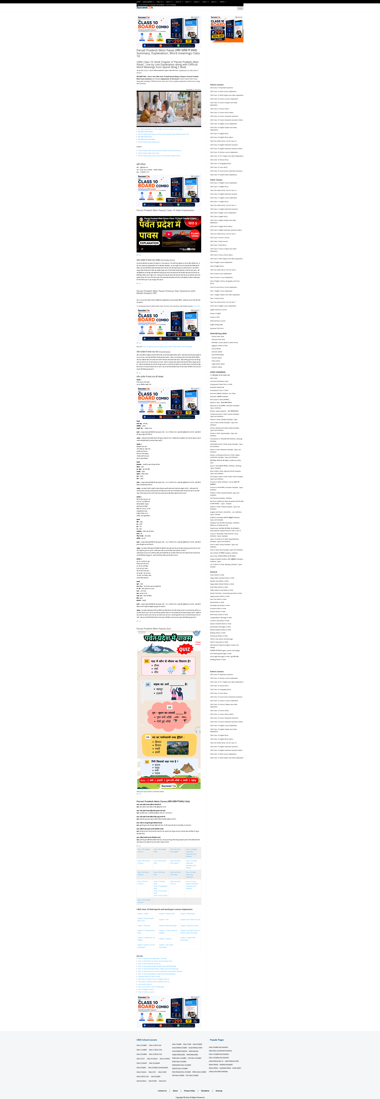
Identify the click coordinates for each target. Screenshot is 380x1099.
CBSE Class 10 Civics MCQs (219, 167)
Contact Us (162, 1091)
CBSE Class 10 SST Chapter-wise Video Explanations (226, 156)
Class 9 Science (141, 1072)
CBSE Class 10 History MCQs (219, 160)
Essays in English (215, 313)
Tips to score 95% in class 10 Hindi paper (151, 987)
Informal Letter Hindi (218, 339)
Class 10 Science (152, 1058)
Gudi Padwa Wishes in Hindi (219, 587)
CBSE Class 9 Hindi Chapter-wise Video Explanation (226, 259)
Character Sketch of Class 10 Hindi (149, 976)
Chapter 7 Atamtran (143, 926)
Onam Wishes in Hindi (217, 575)
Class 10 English (142, 1054)
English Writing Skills (216, 325)
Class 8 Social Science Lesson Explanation (223, 287)
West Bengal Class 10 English (181, 1072)
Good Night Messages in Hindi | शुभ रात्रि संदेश (224, 656)
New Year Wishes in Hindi (218, 599)
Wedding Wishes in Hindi (218, 659)
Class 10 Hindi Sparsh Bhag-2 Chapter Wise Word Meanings (157, 966)
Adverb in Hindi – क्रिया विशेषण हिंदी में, (221, 402)
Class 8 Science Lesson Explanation (221, 277)
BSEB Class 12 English (179, 1058)
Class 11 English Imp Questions (219, 1054)
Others (222, 2)
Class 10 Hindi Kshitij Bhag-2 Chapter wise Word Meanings (156, 974)
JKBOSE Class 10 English (180, 1068)
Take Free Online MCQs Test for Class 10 (223, 141)
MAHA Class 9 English (199, 1072)
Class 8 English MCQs (217, 266)
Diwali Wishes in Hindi (217, 602)
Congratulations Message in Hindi (221, 618)
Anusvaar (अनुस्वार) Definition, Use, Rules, (223, 393)
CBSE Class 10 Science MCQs (219, 109)
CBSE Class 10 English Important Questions (224, 145)
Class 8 (196, 2)
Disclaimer (205, 1091)
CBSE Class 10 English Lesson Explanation (223, 124)
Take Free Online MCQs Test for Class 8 (223, 270)
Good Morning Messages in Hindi (220, 653)
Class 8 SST (162, 1081)
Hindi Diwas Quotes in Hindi (219, 614)
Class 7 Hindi (187, 1044)
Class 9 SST (152, 1072)
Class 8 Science (141, 1081)
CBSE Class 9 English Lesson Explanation (223, 213)
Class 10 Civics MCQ (160, 895)
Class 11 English (142, 1049)
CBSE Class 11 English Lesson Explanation (223, 198)
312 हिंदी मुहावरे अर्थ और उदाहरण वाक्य (220, 375)
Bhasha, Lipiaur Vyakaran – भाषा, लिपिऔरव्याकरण (224, 411)
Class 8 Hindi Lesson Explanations (221, 274)
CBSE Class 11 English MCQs (219, 201)
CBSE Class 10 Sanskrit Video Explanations (223, 175)
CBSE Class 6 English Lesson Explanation (223, 306)
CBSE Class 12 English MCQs (219, 187)
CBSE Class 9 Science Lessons (219, 238)
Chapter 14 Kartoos (165, 939)
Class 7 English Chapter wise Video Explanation (225, 295)
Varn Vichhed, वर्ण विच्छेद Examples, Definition (224, 553)
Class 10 (178, 2)
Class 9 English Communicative (158, 1067)
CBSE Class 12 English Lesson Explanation (223, 183)
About (175, 1091)
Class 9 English (141, 1067)
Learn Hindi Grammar (145, 984)
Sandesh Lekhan (217, 367)
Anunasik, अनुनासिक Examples (219, 396)
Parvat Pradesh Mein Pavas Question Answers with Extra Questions (159, 150)
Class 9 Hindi (162, 1072)
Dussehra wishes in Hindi (218, 608)
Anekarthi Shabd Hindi (217, 387)
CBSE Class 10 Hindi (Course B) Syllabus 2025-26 (153, 982)
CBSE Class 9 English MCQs (219, 216)
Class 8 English (155, 1076)
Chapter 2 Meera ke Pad (167, 914)
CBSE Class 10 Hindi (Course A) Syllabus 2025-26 (153, 979)
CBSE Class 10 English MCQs (219, 133)
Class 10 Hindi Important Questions (191, 874)
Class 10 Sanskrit (154, 1063)
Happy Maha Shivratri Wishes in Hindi (222, 584)
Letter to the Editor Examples (218, 1071)
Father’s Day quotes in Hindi (219, 642)
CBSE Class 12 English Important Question (223, 194)
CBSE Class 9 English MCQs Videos (221, 226)
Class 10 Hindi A (165, 1058)
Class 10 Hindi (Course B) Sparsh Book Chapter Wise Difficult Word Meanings (167, 347)
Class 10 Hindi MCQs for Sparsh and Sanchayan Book (155, 961)
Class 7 (205, 2)
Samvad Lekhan (217, 358)
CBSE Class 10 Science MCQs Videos (222, 112)
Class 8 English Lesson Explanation (221, 262)
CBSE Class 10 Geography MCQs (220, 163)
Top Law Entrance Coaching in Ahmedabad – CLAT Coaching (156, 5)
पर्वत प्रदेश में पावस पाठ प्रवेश (145, 132)
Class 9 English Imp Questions (218, 1047)
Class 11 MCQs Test (155, 1049)
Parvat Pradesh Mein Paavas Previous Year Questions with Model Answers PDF (163, 134)
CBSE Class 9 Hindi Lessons (219, 241)
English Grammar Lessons (218, 310)
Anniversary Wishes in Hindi (219, 636)
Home (139, 2)
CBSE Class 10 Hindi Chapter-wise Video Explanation (226, 95)
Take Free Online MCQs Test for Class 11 (223, 205)
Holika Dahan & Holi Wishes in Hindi (221, 590)
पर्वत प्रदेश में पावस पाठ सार (145, 137)
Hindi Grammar (193, 1051)
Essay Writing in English (179, 1047)
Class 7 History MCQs (217, 298)
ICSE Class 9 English (192, 1075)
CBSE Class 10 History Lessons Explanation (224, 152)
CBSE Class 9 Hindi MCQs (218, 245)
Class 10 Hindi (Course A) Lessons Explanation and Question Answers (160, 971)
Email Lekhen (236, 1068)
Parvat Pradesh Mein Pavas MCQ (149, 153)
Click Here (197, 306)
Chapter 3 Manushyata (187, 914)
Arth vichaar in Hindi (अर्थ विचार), (220, 399)
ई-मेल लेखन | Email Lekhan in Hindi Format (225, 342)
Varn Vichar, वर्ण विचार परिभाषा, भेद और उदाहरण (223, 556)
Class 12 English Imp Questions (219, 1057)
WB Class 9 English (178, 1075)
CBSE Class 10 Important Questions (221, 88)
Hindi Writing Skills (192, 1054)
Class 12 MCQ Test (155, 1045)
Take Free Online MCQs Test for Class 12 (223, 190)
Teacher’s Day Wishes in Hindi (219, 621)
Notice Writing (213, 1068)
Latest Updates (147, 2)
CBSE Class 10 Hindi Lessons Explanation (223, 91)
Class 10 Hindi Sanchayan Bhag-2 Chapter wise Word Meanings (158, 969)
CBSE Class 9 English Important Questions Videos (226, 230)
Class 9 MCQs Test (143, 1076)
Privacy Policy (189, 1091)
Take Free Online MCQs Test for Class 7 (223, 302)
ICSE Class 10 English (194, 1058)
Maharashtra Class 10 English (181, 1065)
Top (139, 255)
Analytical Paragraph (226, 1064)
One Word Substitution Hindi (219, 381)
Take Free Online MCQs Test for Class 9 (223, 234)
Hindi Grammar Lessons (218, 321)
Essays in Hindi (214, 317)
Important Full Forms (217, 328)
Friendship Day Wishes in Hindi (220, 605)
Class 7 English (177, 1044)
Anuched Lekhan (217, 352)
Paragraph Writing (225, 1068)
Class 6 (213, 2)
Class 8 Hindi (153, 1081)
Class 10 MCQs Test (155, 1054)
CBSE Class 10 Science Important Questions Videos (226, 120)
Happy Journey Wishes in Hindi (219, 596)
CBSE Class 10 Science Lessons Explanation (224, 99)
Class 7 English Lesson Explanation (221, 291)
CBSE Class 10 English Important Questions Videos (226, 149)
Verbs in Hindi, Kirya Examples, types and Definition (226, 550)
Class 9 (187, 2)
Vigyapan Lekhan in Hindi (219, 346)
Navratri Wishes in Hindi (217, 611)
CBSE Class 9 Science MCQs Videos (221, 255)
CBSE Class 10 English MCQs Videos (221, 137)
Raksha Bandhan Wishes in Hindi (220, 630)
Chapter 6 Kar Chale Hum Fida (190, 919)
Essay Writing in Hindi (195, 1047)
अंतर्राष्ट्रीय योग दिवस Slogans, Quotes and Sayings (225, 650)
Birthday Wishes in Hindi (217, 633)
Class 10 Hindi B (142, 1063)
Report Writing (213, 1064)
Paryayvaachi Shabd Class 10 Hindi (221, 384)
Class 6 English (197, 1044)
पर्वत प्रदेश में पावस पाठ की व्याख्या (146, 139)
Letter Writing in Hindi (232, 1061)
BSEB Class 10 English (179, 1061)
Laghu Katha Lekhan (218, 364)
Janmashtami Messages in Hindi (220, 627)
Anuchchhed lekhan (218, 355)
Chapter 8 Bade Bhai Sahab (168, 926)
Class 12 (159, 2)
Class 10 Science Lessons (146, 992)
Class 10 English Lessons (146, 989)
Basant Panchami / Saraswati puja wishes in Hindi (226, 593)
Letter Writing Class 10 (216, 1061)
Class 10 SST (141, 1058)
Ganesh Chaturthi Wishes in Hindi (220, 624)
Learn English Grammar (179, 1051)
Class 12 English (142, 1045)
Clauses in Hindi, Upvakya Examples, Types (224, 419)
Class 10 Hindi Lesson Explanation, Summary (152, 958)
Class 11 (168, 2)
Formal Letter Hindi (218, 336)
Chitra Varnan (216, 361)
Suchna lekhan (216, 349)
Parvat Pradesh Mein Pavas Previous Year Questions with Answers (159, 156)
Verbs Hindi (213, 378)
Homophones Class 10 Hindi (219, 390)
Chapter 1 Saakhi (142, 914)
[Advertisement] (226, 64)
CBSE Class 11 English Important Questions (224, 209)
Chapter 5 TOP (164, 919)
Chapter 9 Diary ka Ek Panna (189, 926)
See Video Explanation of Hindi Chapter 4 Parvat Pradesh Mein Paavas (160, 129)
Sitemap (219, 1091)
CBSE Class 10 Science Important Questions (224, 116)
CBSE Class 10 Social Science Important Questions (226, 171)
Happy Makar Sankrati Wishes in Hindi (222, 578)
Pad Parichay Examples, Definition (221, 498)
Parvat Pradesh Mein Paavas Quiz (149, 142)
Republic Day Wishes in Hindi (219, 581)
